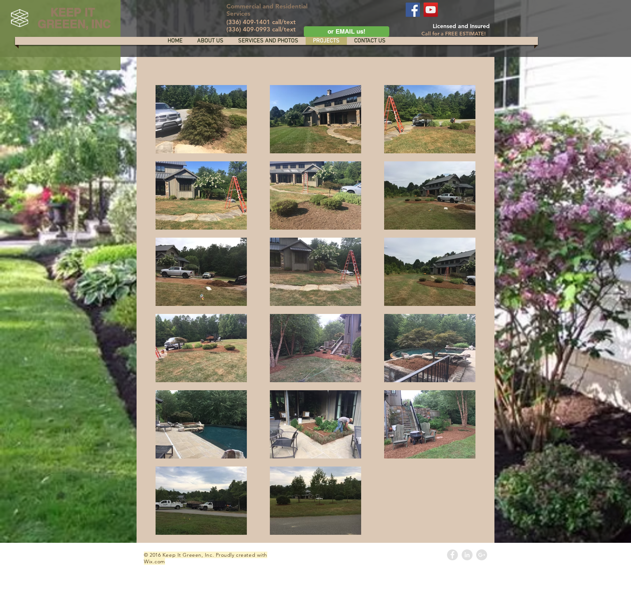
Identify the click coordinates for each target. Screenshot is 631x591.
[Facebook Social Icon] (413, 10)
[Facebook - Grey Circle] (452, 554)
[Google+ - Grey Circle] (481, 554)
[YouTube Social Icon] (431, 10)
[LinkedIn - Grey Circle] (467, 554)
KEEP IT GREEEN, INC (72, 18)
